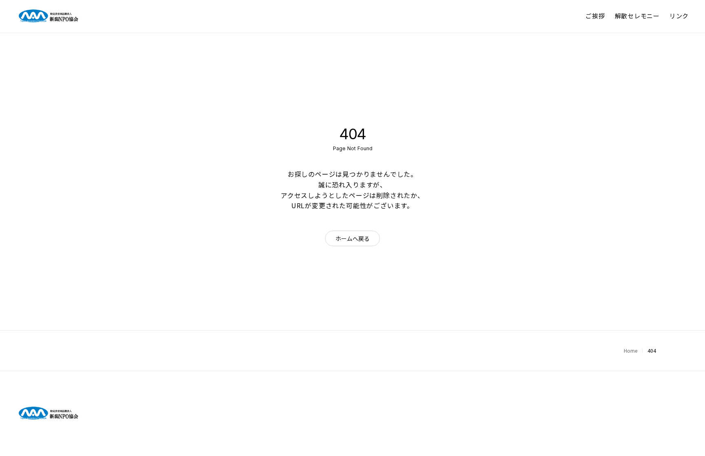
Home (630, 350)
